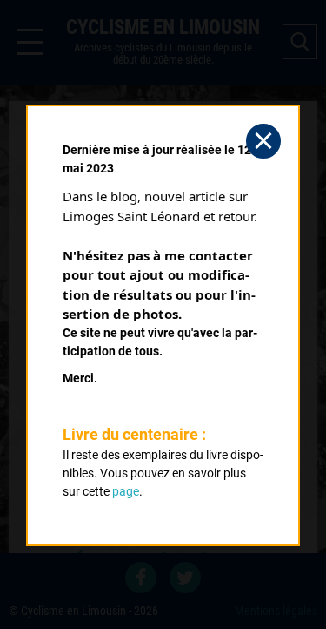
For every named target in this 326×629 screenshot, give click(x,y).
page (125, 491)
